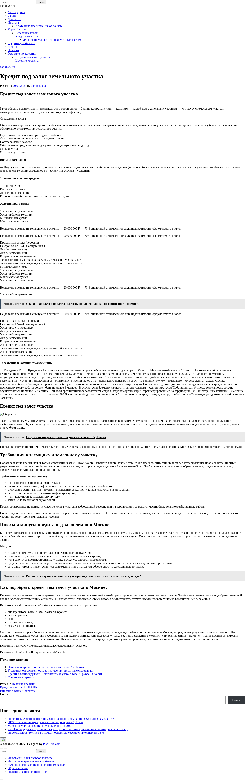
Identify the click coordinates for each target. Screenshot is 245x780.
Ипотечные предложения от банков (38, 26)
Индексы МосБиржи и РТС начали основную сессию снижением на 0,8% (56, 732)
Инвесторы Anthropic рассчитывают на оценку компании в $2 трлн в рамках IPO (61, 718)
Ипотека (13, 22)
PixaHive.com (51, 744)
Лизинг (12, 46)
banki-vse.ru (7, 5)
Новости (13, 50)
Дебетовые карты (26, 32)
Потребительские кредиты (32, 57)
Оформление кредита (22, 53)
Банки (12, 15)
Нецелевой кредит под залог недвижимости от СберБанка (46, 667)
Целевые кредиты (27, 60)
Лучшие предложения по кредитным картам (52, 39)
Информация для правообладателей (31, 757)
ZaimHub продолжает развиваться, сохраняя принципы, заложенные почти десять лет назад (68, 729)
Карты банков (17, 29)
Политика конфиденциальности (29, 771)
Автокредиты (16, 12)
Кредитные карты (27, 36)
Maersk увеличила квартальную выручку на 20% (39, 725)
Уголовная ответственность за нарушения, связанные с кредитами (51, 670)
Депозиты (14, 19)
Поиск (4, 694)
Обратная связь (18, 768)
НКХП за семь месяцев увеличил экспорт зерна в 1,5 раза (45, 722)
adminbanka (38, 85)
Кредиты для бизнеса (21, 43)
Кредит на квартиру (21, 677)
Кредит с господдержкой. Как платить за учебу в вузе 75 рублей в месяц (55, 674)
